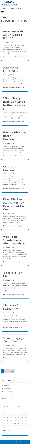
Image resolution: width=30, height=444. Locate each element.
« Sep (3, 433)
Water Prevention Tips (7, 391)
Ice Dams (4, 398)
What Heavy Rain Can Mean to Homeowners (14, 102)
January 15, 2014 (9, 75)
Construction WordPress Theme (15, 442)
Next (12, 371)
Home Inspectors (6, 388)
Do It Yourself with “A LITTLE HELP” (15, 35)
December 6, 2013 (9, 109)
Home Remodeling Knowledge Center (14, 56)
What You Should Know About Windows (14, 240)
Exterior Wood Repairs (8, 395)
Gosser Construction (11, 8)
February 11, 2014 (9, 42)
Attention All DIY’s (7, 385)
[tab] (2, 12)
